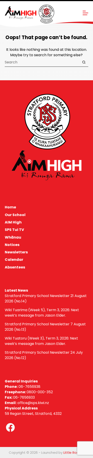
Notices (12, 245)
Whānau (13, 237)
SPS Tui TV (14, 230)
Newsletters (16, 252)
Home (10, 207)
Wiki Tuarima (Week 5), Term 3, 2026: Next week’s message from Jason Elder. (42, 312)
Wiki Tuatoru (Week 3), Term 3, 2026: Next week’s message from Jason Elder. (41, 341)
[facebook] (10, 427)
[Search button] (83, 62)
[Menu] (85, 13)
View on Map (16, 419)
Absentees (15, 267)
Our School (15, 215)
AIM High (13, 222)
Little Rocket (73, 452)
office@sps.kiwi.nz (33, 402)
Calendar (14, 259)
